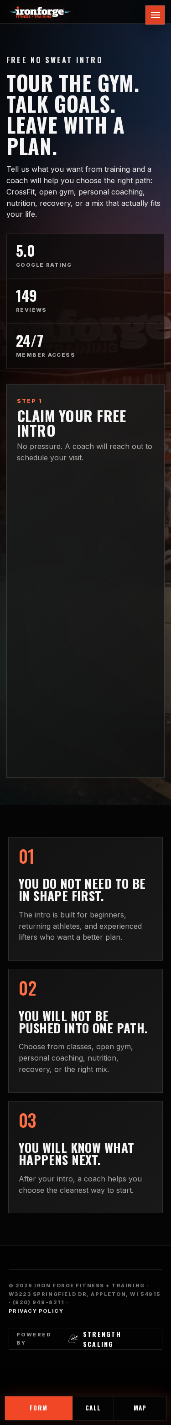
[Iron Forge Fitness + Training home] (80, 11)
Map (140, 1407)
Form (38, 1407)
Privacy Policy (36, 1311)
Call (92, 1407)
